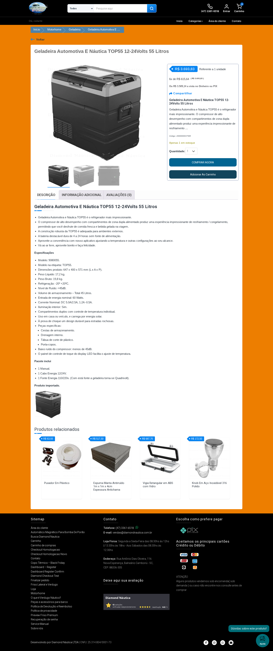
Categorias (194, 20)
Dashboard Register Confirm (47, 571)
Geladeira (74, 29)
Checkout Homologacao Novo (49, 554)
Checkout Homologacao (45, 549)
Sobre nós (37, 628)
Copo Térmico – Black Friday (48, 562)
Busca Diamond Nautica (45, 536)
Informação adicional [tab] (82, 195)
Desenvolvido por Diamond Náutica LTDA (55, 642)
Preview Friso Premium (44, 615)
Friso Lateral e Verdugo (44, 584)
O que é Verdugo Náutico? (46, 597)
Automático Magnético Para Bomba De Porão (58, 532)
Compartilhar (182, 93)
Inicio (179, 20)
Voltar (40, 39)
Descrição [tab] (46, 195)
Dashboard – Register (43, 567)
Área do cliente (217, 20)
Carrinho (36, 540)
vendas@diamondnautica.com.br (132, 532)
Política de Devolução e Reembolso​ (51, 606)
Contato (236, 20)
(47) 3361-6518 (125, 527)
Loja (33, 589)
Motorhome (54, 29)
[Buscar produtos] (151, 8)
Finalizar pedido (40, 580)
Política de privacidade (44, 610)
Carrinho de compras (43, 545)
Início (36, 29)
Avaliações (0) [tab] (119, 195)
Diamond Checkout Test (45, 575)
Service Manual (40, 623)
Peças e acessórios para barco (49, 602)
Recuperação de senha (44, 619)
